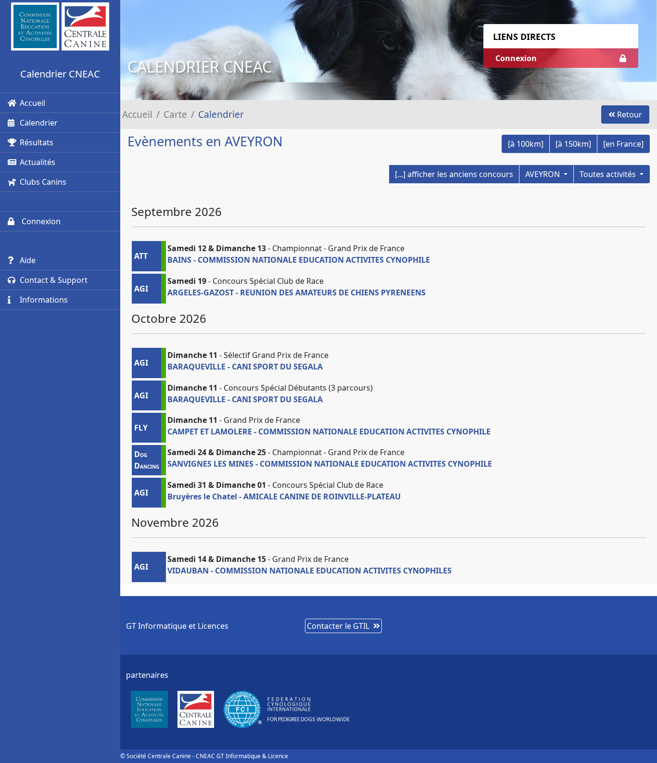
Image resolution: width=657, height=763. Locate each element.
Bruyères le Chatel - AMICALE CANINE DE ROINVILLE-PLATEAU (284, 496)
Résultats (36, 142)
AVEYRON (543, 174)
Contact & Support (54, 280)
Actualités (37, 162)
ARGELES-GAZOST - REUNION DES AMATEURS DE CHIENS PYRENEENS (296, 292)
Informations (44, 299)
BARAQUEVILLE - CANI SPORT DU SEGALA (245, 366)
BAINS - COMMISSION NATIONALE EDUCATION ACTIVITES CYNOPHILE (298, 259)
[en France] (623, 144)
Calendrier (39, 122)
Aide (28, 260)
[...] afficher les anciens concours (454, 174)
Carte (175, 114)
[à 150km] (573, 144)
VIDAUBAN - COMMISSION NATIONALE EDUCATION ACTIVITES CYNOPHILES (309, 570)
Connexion (40, 221)
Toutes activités (609, 174)
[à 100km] (525, 144)
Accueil (32, 103)
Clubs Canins (43, 182)
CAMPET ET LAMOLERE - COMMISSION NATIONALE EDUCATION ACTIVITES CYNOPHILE (329, 431)
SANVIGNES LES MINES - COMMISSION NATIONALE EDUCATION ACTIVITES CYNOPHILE (329, 463)
